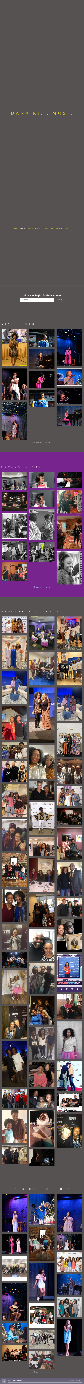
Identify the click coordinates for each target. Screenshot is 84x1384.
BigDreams (38, 229)
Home (15, 229)
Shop (46, 229)
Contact (67, 229)
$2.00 (72, 1380)
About (22, 229)
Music (30, 229)
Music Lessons (56, 229)
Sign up (59, 299)
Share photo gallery (43, 442)
